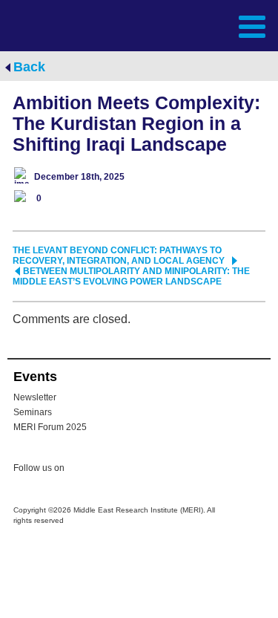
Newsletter (34, 397)
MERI (47, 25)
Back (29, 66)
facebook (112, 470)
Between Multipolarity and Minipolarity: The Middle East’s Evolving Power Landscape (131, 276)
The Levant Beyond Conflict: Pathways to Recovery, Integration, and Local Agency (119, 255)
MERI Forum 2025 (50, 427)
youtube (142, 469)
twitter (83, 470)
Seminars (32, 412)
